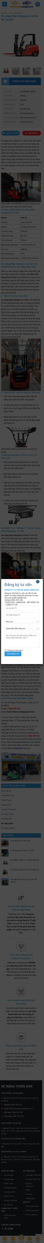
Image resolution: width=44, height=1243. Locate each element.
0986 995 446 (17, 600)
